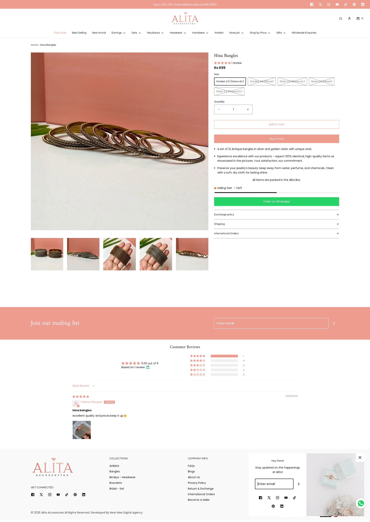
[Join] (334, 323)
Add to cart (276, 124)
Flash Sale (60, 32)
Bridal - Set (116, 489)
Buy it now (276, 139)
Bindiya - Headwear (122, 477)
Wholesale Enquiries (304, 32)
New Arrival (99, 32)
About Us (194, 477)
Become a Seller (199, 500)
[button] (47, 254)
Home (34, 45)
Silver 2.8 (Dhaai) (321, 81)
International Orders (201, 494)
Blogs (191, 471)
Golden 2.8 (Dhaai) (262, 81)
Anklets (219, 32)
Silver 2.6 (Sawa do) (292, 81)
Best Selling (79, 32)
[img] (80, 396)
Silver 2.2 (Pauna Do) (229, 91)
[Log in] (349, 18)
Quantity (219, 101)
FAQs (191, 466)
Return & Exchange (201, 489)
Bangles (114, 471)
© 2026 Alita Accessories (47, 512)
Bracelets (115, 483)
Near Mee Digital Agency (126, 512)
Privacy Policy (197, 483)
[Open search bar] (340, 18)
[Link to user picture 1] (81, 430)
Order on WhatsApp (276, 201)
